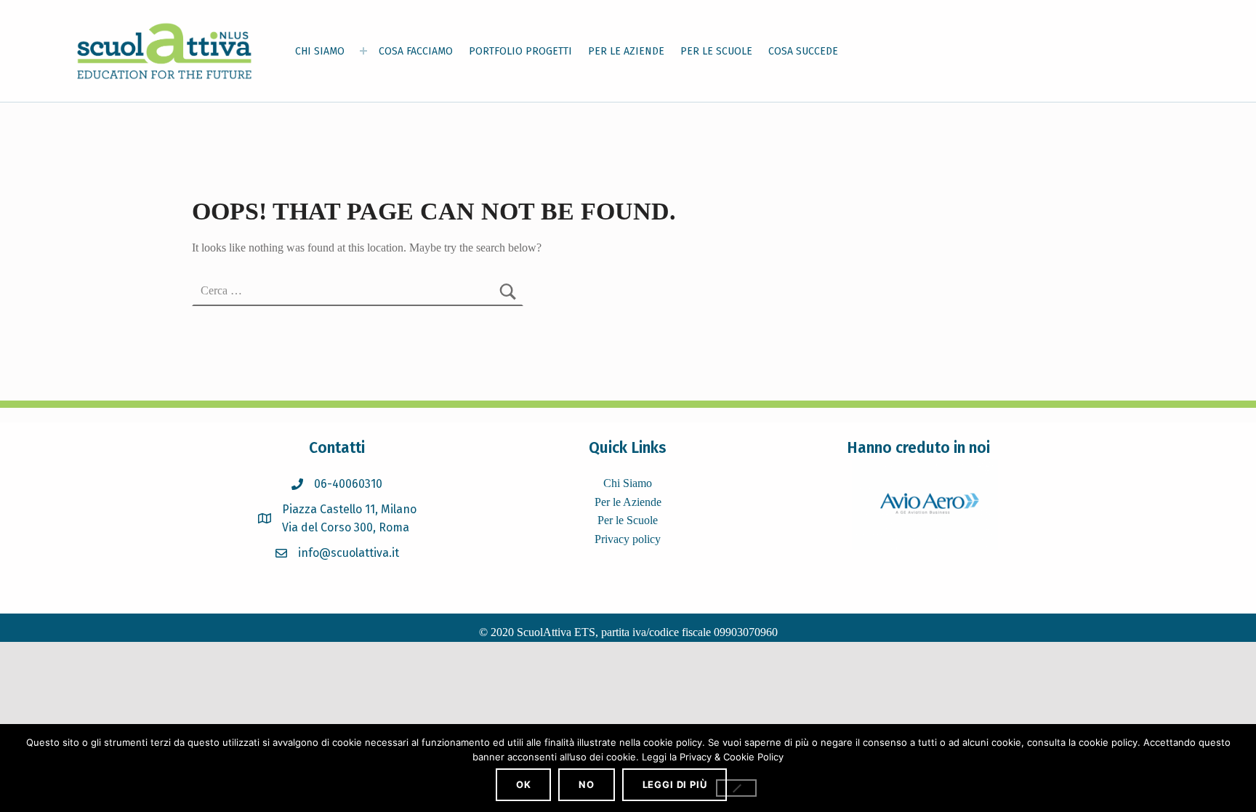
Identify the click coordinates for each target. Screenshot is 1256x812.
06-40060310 (348, 484)
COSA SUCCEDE (803, 51)
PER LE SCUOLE (716, 51)
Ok (523, 784)
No (587, 784)
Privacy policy (628, 539)
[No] (736, 788)
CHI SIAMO (320, 51)
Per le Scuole (627, 520)
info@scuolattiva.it (348, 553)
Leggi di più (675, 784)
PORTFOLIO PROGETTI (520, 51)
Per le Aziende (628, 502)
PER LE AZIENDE (626, 51)
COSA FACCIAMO (416, 51)
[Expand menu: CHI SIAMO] (363, 51)
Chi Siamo (627, 483)
